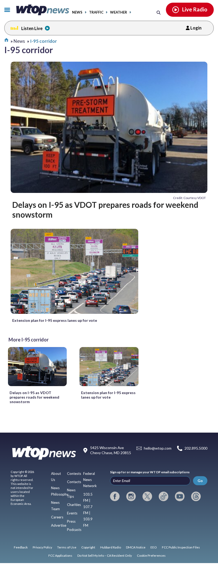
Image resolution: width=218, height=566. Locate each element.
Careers (57, 517)
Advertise (58, 525)
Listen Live (32, 28)
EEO (153, 547)
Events (72, 513)
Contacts (74, 482)
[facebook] (115, 496)
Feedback (21, 547)
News (77, 12)
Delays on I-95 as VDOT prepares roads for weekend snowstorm (105, 209)
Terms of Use (66, 547)
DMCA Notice (135, 547)
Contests (74, 473)
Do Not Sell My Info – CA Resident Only (104, 555)
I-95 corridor (43, 41)
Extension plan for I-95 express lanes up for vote (54, 320)
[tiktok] (163, 496)
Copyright (88, 547)
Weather (118, 12)
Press (71, 521)
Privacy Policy (42, 547)
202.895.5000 (196, 448)
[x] (147, 496)
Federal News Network (90, 479)
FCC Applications (60, 555)
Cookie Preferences (151, 555)
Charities (74, 504)
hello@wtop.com (157, 448)
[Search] (159, 12)
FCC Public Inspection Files (181, 547)
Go (200, 480)
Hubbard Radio (110, 547)
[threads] (196, 496)
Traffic (96, 12)
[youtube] (180, 496)
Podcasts (74, 529)
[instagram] (131, 496)
